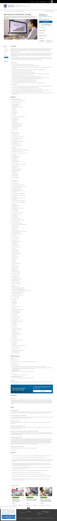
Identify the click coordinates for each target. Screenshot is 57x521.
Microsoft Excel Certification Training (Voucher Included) (31, 500)
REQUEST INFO (49, 41)
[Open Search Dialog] (52, 1)
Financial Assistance (40, 513)
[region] (8, 514)
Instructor (5, 51)
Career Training (23, 512)
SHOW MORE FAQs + (14, 450)
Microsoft (13, 11)
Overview (5, 46)
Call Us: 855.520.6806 (49, 11)
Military (39, 512)
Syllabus (13, 97)
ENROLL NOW (46, 21)
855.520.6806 (6, 61)
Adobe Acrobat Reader (15, 370)
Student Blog (46, 512)
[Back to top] (28, 511)
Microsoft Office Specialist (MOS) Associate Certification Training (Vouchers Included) (45, 500)
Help (38, 514)
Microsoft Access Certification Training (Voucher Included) (16, 500)
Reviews (5, 55)
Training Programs (8, 11)
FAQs (5, 53)
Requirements (6, 49)
